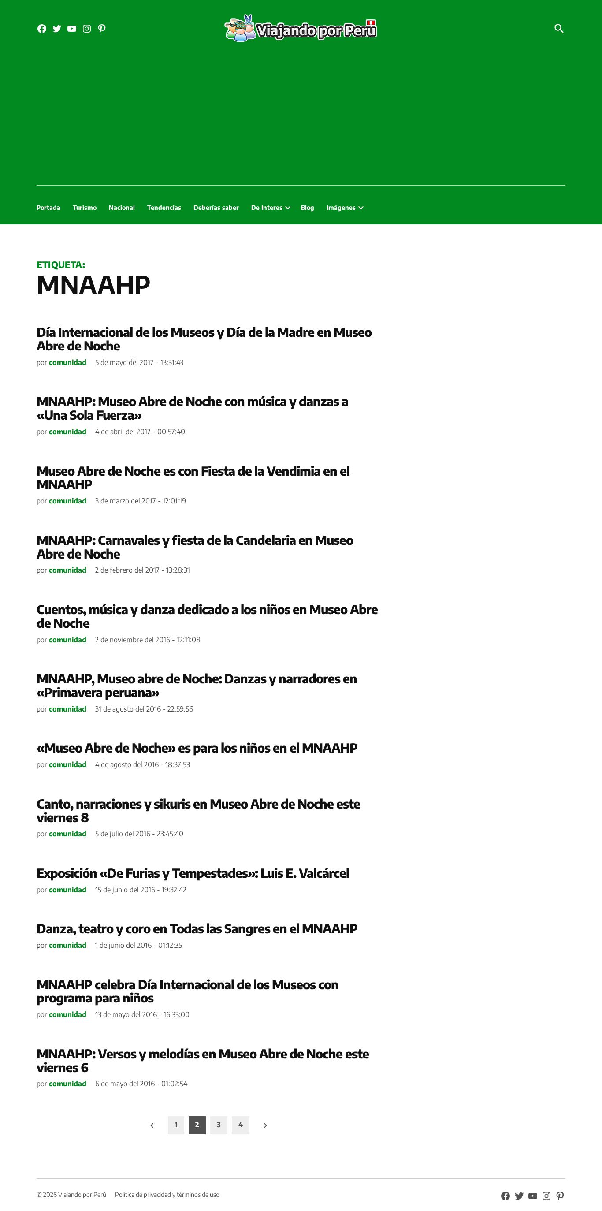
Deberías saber (216, 207)
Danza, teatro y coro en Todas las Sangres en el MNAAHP (197, 928)
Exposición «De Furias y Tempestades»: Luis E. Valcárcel (193, 872)
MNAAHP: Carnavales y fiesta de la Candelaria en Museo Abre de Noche (195, 546)
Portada (48, 207)
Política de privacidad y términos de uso (167, 1194)
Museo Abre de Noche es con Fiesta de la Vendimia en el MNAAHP (193, 477)
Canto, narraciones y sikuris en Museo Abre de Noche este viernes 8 (198, 810)
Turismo (85, 207)
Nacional (122, 207)
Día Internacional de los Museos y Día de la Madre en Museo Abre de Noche (204, 338)
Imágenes (341, 207)
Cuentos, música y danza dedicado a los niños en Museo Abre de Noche (207, 615)
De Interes (266, 207)
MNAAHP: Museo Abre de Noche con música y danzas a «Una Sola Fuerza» (192, 407)
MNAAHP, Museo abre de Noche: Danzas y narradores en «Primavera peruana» (197, 685)
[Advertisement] (301, 119)
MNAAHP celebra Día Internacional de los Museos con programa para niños (187, 991)
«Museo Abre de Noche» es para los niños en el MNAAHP (197, 747)
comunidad (67, 362)
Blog (307, 207)
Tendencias (164, 207)
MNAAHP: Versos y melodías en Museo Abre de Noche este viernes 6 (203, 1060)
